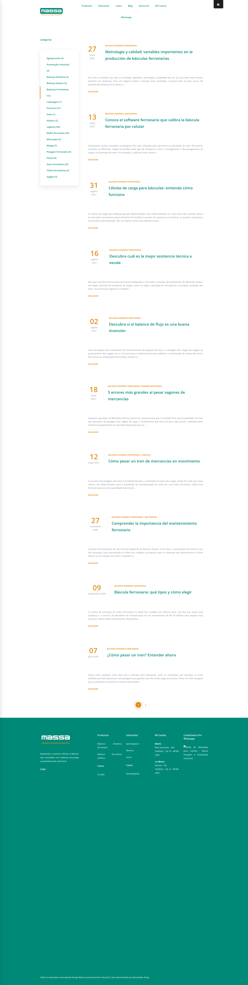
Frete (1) (51, 114)
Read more (93, 91)
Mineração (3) (54, 139)
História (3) (52, 120)
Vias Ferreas (150, 517)
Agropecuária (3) (55, 58)
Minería (130, 750)
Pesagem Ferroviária (151, 386)
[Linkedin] (50, 778)
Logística (146, 455)
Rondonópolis (132, 773)
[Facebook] (41, 778)
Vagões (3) (52, 176)
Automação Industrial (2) (58, 67)
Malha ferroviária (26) (58, 133)
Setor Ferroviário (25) (57, 164)
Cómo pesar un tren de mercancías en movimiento (154, 461)
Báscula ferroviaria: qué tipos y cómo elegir (153, 592)
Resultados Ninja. (141, 977)
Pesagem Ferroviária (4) (59, 151)
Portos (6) (52, 157)
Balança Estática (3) (57, 83)
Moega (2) (52, 145)
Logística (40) (53, 126)
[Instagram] (45, 778)
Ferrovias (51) (54, 108)
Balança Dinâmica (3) (58, 77)
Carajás (101, 774)
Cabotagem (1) (54, 101)
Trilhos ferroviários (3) (58, 170)
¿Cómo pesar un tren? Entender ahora (141, 655)
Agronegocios (132, 743)
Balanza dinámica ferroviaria (121, 45)
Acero (129, 757)
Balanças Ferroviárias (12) (58, 92)
